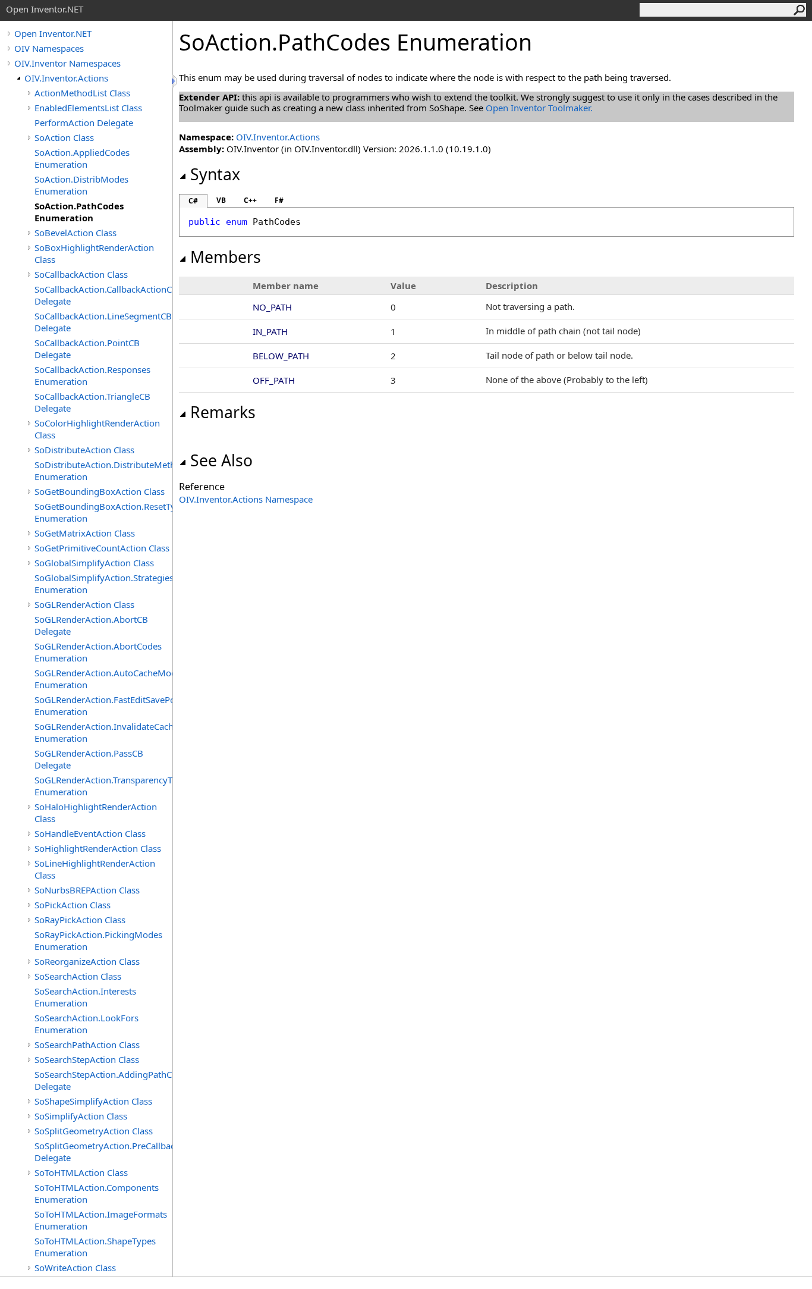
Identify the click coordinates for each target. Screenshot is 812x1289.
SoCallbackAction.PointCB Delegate (87, 348)
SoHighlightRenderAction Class (97, 848)
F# (279, 200)
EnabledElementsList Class (88, 108)
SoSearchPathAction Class (87, 1044)
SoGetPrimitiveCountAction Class (101, 548)
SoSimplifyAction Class (80, 1116)
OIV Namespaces (49, 48)
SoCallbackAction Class (81, 274)
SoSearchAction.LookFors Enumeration (86, 1024)
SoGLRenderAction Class (84, 604)
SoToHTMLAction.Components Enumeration (96, 1193)
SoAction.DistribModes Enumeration (81, 185)
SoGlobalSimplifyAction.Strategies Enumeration (103, 583)
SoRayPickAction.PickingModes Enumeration (98, 940)
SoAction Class (64, 137)
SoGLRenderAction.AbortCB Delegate (91, 625)
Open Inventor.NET (53, 33)
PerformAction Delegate (83, 122)
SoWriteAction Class (75, 1268)
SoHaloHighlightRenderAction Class (95, 812)
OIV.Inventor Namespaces (67, 63)
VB (221, 200)
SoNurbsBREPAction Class (87, 890)
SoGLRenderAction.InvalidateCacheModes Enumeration (103, 732)
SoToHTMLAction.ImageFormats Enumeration (100, 1220)
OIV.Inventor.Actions (66, 78)
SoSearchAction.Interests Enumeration (85, 997)
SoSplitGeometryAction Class (93, 1131)
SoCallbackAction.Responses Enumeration (92, 375)
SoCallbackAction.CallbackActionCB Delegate (103, 295)
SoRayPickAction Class (79, 920)
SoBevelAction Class (75, 233)
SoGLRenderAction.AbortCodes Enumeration (98, 652)
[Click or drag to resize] (175, 81)
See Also (221, 460)
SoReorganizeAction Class (87, 961)
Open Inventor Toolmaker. (539, 108)
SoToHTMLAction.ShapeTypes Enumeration (95, 1247)
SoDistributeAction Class (84, 450)
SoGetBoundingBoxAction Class (99, 491)
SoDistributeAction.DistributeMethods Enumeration (103, 470)
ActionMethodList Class (82, 93)
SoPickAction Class (72, 905)
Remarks (223, 412)
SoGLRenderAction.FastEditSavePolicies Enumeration (103, 705)
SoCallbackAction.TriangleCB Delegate (92, 402)
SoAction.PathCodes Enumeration (79, 212)
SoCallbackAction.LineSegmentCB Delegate (103, 322)
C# (193, 201)
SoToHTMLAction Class (81, 1172)
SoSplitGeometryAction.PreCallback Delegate (103, 1151)
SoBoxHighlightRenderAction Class (94, 253)
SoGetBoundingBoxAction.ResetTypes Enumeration (103, 512)
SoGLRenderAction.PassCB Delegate (88, 759)
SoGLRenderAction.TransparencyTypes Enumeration (103, 786)
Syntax (215, 174)
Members (225, 257)
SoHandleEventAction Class (90, 833)
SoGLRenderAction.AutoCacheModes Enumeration (103, 679)
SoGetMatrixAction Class (84, 533)
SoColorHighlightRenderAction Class (97, 429)
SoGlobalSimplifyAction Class (94, 563)
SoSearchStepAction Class (86, 1059)
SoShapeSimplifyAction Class (93, 1101)
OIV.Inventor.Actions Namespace (246, 499)
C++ (250, 200)
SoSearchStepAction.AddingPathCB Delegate (103, 1080)
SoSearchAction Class (77, 976)
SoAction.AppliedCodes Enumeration (82, 158)
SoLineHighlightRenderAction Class (94, 869)
